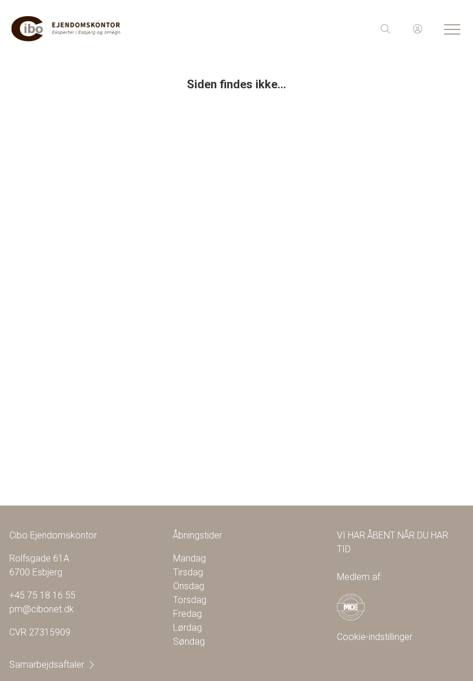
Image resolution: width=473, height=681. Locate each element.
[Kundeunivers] (417, 29)
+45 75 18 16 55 (42, 595)
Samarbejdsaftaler (46, 664)
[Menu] (449, 28)
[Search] (385, 29)
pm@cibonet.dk (41, 609)
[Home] (124, 29)
